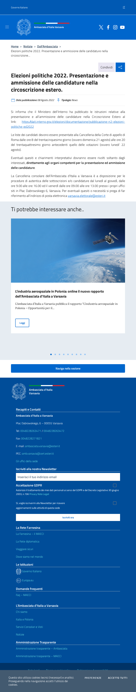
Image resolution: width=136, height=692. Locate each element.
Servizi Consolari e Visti (29, 627)
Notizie (28, 46)
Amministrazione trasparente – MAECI (38, 656)
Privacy (33, 494)
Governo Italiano (19, 7)
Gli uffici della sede (27, 461)
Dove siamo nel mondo (29, 556)
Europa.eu (27, 580)
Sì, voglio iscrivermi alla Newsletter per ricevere (40, 503)
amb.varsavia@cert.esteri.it (38, 453)
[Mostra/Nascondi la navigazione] (7, 27)
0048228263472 (54, 431)
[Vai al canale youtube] (121, 27)
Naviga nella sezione (68, 368)
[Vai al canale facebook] (107, 27)
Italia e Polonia (24, 619)
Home (15, 46)
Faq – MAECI (23, 595)
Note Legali (43, 494)
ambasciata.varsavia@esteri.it (42, 446)
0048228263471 (30, 431)
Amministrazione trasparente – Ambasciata (41, 648)
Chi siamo (21, 612)
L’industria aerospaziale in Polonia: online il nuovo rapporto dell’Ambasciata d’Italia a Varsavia (59, 293)
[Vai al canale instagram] (114, 27)
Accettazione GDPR (29, 485)
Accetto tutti (118, 678)
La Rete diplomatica (27, 541)
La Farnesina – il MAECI (30, 534)
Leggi (24, 323)
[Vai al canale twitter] (100, 27)
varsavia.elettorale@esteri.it (86, 195)
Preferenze (93, 678)
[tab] (51, 354)
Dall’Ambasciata (47, 46)
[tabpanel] (68, 284)
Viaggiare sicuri (24, 549)
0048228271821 (31, 438)
